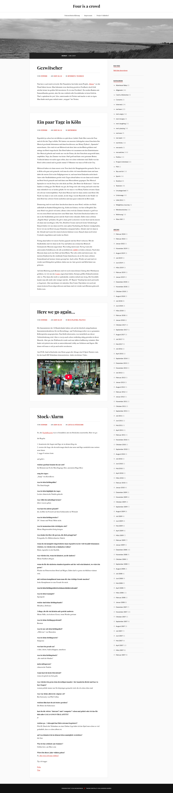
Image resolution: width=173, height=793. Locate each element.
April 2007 (119, 645)
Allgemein (119, 90)
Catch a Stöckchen (75, 425)
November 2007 (121, 612)
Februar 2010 (120, 483)
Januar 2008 (120, 602)
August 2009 (120, 511)
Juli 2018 (119, 301)
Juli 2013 (119, 373)
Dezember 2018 (121, 282)
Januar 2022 (120, 244)
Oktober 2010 (121, 444)
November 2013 (121, 368)
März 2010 (119, 478)
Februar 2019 (120, 272)
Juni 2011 (119, 421)
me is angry (120, 114)
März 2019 (119, 267)
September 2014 (121, 358)
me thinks (119, 143)
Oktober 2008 (121, 559)
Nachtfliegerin (47, 432)
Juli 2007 (119, 631)
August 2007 (120, 626)
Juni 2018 (119, 306)
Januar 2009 (120, 545)
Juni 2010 (119, 464)
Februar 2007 (120, 655)
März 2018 (119, 311)
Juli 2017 (119, 339)
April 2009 (119, 531)
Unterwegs (72, 130)
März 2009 (119, 535)
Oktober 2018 (121, 291)
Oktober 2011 (121, 406)
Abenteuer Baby (121, 85)
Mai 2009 (119, 526)
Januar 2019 (120, 277)
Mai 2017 (119, 344)
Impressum (88, 15)
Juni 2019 (119, 263)
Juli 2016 (119, 349)
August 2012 (120, 387)
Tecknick (80, 76)
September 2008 (121, 564)
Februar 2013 (120, 377)
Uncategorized (121, 190)
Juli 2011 (119, 416)
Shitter (91, 84)
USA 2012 (119, 200)
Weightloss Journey (123, 205)
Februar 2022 (120, 239)
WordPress (78, 788)
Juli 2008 (119, 574)
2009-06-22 (58, 76)
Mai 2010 (119, 468)
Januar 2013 (120, 382)
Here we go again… (56, 312)
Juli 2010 (119, 459)
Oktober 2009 (121, 502)
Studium (119, 181)
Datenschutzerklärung (72, 15)
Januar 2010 (120, 487)
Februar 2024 (120, 234)
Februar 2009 (120, 540)
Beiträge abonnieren (121, 70)
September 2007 (121, 621)
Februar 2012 (120, 392)
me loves (119, 133)
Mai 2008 (119, 583)
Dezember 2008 (121, 550)
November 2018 (121, 287)
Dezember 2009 (121, 492)
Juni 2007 (119, 636)
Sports (118, 176)
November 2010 (121, 440)
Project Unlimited (103, 15)
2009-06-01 (58, 425)
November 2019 (121, 248)
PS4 (117, 167)
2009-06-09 (58, 320)
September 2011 (121, 411)
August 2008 (120, 569)
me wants (119, 147)
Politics (82, 320)
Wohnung (119, 214)
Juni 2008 (119, 578)
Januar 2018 (120, 320)
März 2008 (119, 593)
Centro (57, 274)
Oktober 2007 (121, 617)
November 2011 (121, 401)
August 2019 (120, 253)
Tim (38, 770)
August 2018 (120, 296)
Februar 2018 (120, 315)
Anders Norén (106, 788)
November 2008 (121, 554)
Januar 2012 (120, 397)
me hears (119, 109)
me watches (120, 152)
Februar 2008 (120, 597)
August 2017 (120, 334)
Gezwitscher (49, 68)
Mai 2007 (119, 641)
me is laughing (121, 123)
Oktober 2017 (121, 325)
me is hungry (120, 119)
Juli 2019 (119, 258)
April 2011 (119, 430)
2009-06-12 (58, 130)
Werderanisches (121, 210)
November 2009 (121, 497)
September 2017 (121, 330)
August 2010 (120, 454)
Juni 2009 (119, 521)
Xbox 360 (119, 219)
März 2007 (119, 650)
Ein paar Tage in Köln (59, 122)
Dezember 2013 (121, 363)
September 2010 (121, 449)
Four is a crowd (86, 6)
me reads (119, 138)
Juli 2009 (119, 516)
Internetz (72, 76)
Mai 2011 (119, 425)
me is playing (73, 320)
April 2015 (119, 354)
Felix (39, 767)
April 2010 (119, 473)
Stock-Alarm (50, 416)
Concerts (119, 100)
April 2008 (119, 588)
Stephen (44, 76)
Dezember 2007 (121, 607)
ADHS (75, 250)
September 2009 (121, 507)
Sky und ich (120, 171)
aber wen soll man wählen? (49, 755)
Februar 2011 (120, 435)
